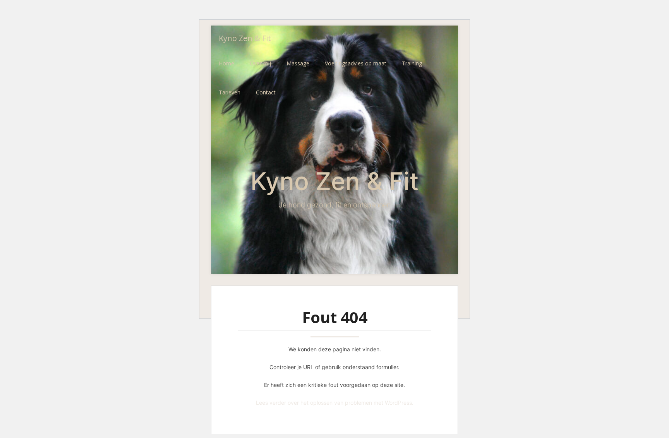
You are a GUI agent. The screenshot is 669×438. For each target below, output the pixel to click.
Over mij (260, 63)
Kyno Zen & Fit (245, 38)
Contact (266, 92)
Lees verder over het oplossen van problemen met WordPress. (334, 402)
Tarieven (229, 92)
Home (226, 63)
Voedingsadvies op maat (355, 63)
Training (412, 63)
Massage (297, 63)
